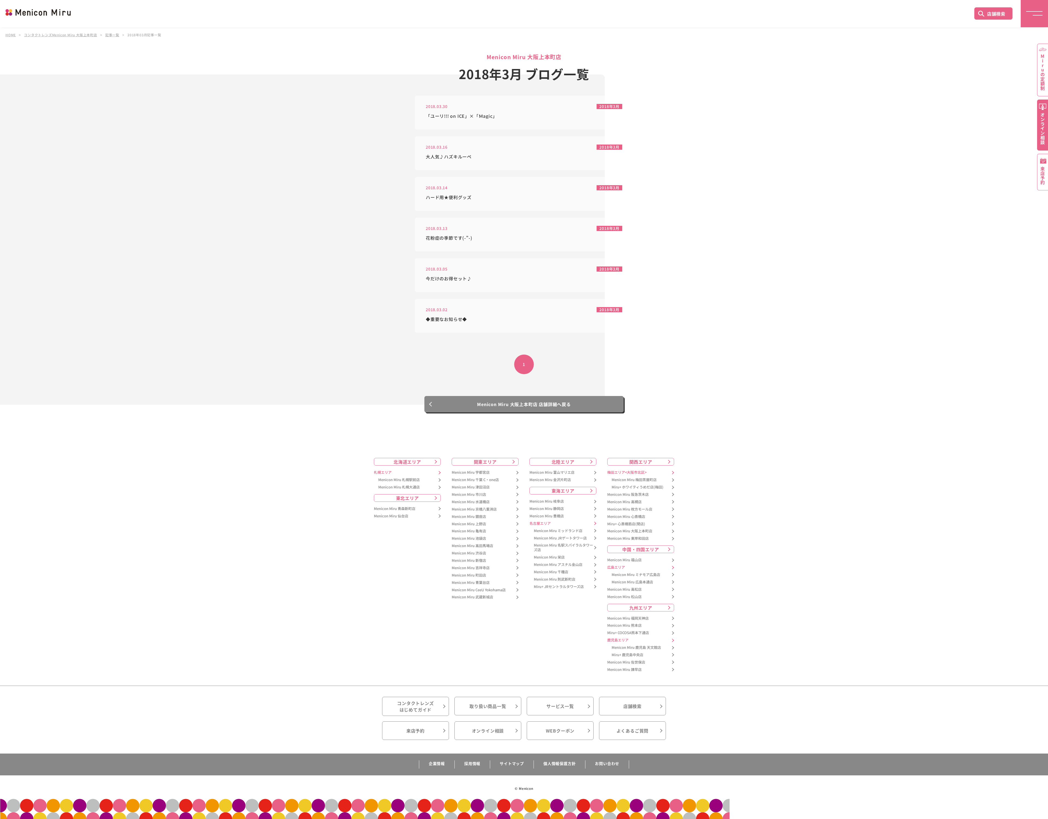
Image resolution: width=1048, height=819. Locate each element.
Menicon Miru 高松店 (624, 589)
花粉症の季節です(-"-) (449, 238)
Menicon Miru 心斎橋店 (626, 516)
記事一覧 (112, 35)
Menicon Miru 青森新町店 (394, 508)
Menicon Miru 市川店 (469, 494)
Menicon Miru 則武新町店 (554, 579)
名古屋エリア (540, 523)
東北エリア (407, 498)
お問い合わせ (607, 763)
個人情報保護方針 (559, 763)
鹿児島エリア (618, 640)
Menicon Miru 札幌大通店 (399, 487)
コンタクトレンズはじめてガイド (415, 706)
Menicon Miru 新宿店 (469, 560)
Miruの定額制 (1042, 72)
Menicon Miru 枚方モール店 (629, 509)
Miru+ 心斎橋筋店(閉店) (626, 524)
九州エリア (640, 607)
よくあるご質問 (633, 730)
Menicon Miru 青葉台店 (471, 582)
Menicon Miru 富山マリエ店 (551, 472)
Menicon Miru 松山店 (624, 597)
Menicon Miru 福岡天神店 (628, 618)
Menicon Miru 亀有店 (469, 531)
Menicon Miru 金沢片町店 (550, 480)
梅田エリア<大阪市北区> (627, 472)
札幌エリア (383, 472)
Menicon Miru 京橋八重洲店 (474, 509)
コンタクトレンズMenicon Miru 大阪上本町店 (60, 35)
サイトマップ (512, 763)
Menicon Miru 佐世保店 (626, 662)
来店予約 (415, 730)
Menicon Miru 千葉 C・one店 (475, 480)
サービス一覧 (560, 706)
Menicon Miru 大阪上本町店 (629, 531)
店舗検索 (996, 13)
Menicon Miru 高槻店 (624, 502)
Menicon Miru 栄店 (549, 557)
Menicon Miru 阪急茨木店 (628, 494)
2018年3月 (609, 106)
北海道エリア (407, 461)
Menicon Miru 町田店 (469, 575)
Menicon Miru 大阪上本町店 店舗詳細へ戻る (524, 404)
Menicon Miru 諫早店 (624, 669)
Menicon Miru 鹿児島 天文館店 (636, 647)
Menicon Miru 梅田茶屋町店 (634, 480)
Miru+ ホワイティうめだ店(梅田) (637, 487)
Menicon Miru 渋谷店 (469, 553)
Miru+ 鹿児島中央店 (627, 655)
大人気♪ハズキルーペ (449, 157)
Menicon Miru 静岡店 (546, 508)
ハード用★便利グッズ (449, 197)
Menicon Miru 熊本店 (624, 625)
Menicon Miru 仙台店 (391, 516)
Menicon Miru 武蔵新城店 (472, 597)
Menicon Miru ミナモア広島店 (636, 574)
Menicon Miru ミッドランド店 (558, 531)
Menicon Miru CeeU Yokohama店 (479, 590)
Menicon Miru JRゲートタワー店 (560, 538)
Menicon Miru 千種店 (551, 572)
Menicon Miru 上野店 (469, 524)
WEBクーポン (560, 730)
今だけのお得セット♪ (449, 278)
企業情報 (437, 763)
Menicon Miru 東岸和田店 (628, 538)
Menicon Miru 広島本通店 (632, 582)
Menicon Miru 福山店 (624, 560)
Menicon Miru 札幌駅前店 (399, 480)
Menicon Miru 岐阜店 (546, 501)
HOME (10, 35)
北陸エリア (563, 461)
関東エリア (485, 461)
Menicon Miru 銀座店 (469, 516)
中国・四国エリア (640, 549)
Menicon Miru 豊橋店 (546, 516)
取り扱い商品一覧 (487, 706)
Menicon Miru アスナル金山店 (558, 564)
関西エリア (640, 461)
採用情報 (472, 763)
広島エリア (616, 567)
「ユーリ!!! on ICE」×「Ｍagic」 (461, 116)
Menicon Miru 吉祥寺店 (471, 568)
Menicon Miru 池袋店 (469, 538)
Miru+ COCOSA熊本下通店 (628, 633)
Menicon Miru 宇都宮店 (471, 472)
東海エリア (563, 490)
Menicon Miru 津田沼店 (471, 487)
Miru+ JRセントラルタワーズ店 (559, 586)
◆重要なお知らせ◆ (446, 319)
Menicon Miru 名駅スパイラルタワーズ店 (563, 547)
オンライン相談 (488, 730)
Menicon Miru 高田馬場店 (472, 546)
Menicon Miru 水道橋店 (471, 502)
